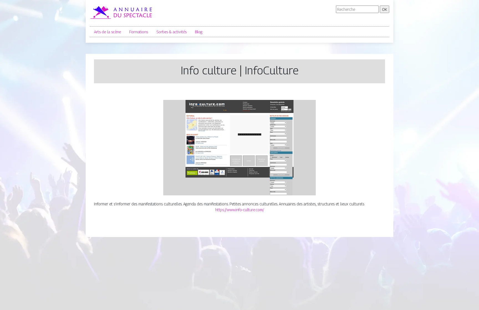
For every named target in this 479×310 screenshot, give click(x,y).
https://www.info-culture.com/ (239, 209)
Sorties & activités (171, 31)
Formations (138, 31)
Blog (198, 31)
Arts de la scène (107, 31)
